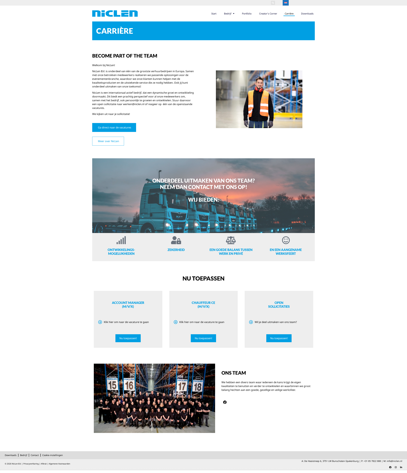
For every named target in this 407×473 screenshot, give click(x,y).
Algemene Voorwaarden (59, 463)
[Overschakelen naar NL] (286, 3)
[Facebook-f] (224, 402)
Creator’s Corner (268, 13)
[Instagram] (396, 467)
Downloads (307, 13)
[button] (273, 3)
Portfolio (247, 13)
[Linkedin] (401, 467)
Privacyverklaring (31, 463)
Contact (35, 455)
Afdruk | (45, 463)
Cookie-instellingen (52, 455)
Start (213, 13)
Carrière (289, 13)
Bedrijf (227, 13)
